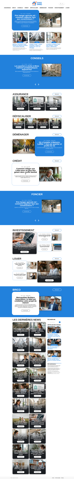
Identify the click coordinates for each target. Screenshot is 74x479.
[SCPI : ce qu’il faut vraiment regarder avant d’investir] (55, 247)
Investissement (23, 230)
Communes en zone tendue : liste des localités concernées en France (30, 124)
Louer (54, 42)
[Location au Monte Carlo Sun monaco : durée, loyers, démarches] (53, 37)
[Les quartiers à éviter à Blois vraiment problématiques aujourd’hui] (50, 70)
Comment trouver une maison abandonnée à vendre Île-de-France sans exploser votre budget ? (20, 375)
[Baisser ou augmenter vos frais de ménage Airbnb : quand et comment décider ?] (54, 353)
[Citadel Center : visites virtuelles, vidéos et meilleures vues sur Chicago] (37, 37)
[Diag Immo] (37, 3)
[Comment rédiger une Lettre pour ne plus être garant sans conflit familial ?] (49, 174)
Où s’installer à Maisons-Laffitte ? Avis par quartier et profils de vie (49, 144)
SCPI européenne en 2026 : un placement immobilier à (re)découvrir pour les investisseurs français (25, 245)
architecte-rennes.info (55, 370)
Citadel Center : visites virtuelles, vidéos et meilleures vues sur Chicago (35, 46)
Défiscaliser (22, 116)
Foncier (24, 13)
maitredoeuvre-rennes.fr (54, 366)
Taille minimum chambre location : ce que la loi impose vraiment (20, 275)
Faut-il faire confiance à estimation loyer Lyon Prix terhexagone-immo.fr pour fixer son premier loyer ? (37, 452)
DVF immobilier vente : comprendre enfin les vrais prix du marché (20, 408)
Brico (17, 289)
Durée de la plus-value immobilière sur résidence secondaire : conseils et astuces (43, 124)
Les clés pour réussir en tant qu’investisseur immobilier (53, 347)
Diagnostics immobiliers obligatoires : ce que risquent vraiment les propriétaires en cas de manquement (37, 436)
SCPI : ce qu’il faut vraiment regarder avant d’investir (45, 246)
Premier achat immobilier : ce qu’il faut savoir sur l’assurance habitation (53, 104)
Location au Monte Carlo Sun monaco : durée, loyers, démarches (53, 45)
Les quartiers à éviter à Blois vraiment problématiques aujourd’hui (27, 68)
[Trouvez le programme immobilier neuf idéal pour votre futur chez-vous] (55, 237)
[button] (35, 84)
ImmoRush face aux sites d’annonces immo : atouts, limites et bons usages (21, 452)
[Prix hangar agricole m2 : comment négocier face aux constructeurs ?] (49, 20)
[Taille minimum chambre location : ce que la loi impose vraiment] (31, 275)
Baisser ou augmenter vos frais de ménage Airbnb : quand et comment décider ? (49, 274)
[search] (60, 3)
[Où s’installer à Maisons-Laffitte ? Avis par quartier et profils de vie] (24, 146)
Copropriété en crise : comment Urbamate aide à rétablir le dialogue (37, 377)
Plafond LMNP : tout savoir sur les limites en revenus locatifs (18, 124)
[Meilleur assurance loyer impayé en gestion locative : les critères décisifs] (20, 37)
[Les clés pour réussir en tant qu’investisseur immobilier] (54, 342)
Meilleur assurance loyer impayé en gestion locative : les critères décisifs (20, 45)
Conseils (37, 58)
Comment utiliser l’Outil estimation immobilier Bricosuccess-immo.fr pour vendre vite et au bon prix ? (21, 436)
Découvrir (57, 94)
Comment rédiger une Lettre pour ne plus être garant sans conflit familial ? (25, 171)
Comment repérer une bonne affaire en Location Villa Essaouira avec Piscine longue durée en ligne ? (37, 360)
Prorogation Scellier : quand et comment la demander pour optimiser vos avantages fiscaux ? (55, 123)
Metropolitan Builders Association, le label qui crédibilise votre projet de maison (26, 300)
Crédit (17, 161)
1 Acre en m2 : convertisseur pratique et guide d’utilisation (20, 423)
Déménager (21, 134)
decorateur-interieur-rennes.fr (55, 373)
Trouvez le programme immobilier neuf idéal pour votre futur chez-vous (44, 236)
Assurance (20, 42)
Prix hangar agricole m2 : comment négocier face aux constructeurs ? (25, 17)
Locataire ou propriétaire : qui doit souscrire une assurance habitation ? (37, 104)
